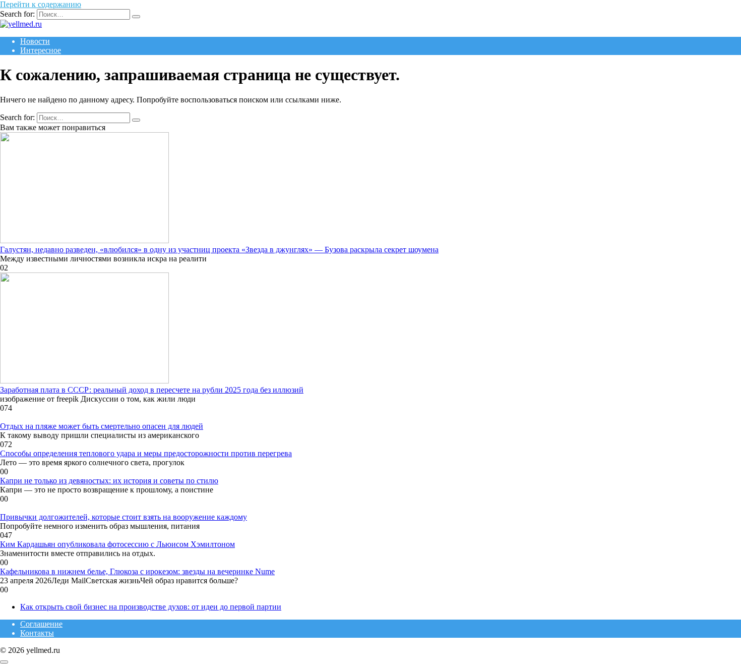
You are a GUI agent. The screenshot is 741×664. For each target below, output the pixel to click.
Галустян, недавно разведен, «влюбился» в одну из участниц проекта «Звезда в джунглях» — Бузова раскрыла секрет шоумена (219, 249)
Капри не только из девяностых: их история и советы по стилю (109, 480)
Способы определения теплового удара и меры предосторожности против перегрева (146, 453)
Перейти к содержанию (40, 4)
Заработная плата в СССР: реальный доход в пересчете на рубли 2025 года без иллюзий (151, 389)
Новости (35, 41)
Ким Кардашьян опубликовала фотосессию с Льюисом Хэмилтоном (117, 544)
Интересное (40, 50)
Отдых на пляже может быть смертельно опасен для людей (101, 426)
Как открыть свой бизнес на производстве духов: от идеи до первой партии (150, 606)
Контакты (37, 633)
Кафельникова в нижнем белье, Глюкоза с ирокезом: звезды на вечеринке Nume (137, 571)
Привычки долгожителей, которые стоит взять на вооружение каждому (123, 517)
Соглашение (41, 624)
